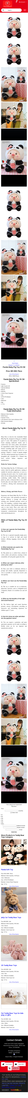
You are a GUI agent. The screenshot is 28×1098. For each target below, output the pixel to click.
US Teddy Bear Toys (9, 965)
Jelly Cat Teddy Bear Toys (11, 917)
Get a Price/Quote (14, 374)
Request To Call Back (14, 365)
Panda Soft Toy (7, 869)
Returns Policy (8, 1087)
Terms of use (15, 1085)
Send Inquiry (15, 363)
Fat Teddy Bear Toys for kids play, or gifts (12, 1014)
